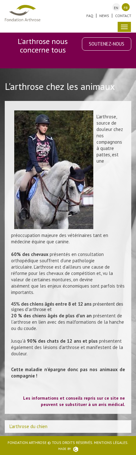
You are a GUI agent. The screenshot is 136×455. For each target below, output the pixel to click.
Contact (123, 15)
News (104, 15)
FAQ (89, 15)
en (116, 7)
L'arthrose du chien (28, 426)
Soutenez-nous (106, 44)
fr (126, 7)
